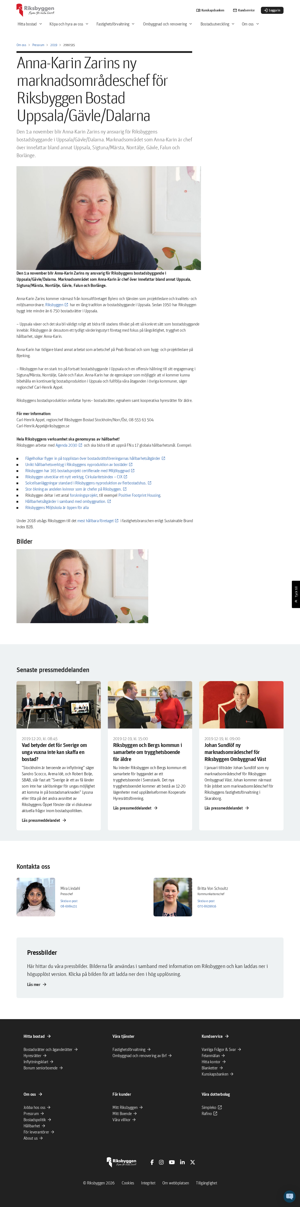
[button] (82, 586)
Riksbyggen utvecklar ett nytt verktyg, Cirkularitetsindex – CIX (73, 476)
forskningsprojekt (83, 495)
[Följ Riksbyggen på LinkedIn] (182, 1162)
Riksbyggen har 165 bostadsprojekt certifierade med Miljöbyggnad (77, 470)
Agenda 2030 (66, 445)
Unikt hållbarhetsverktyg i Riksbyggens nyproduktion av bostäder (76, 464)
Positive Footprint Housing (139, 495)
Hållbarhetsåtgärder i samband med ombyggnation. (65, 501)
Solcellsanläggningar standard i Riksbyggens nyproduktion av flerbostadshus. (85, 483)
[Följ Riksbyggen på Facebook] (152, 1162)
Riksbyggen (54, 304)
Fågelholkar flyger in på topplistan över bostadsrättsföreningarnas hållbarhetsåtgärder (92, 458)
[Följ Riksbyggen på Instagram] (161, 1162)
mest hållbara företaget (95, 520)
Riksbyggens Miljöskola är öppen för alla (57, 507)
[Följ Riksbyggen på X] (192, 1162)
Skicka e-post (68, 901)
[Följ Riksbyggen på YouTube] (172, 1162)
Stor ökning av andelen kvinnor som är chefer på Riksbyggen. (73, 489)
